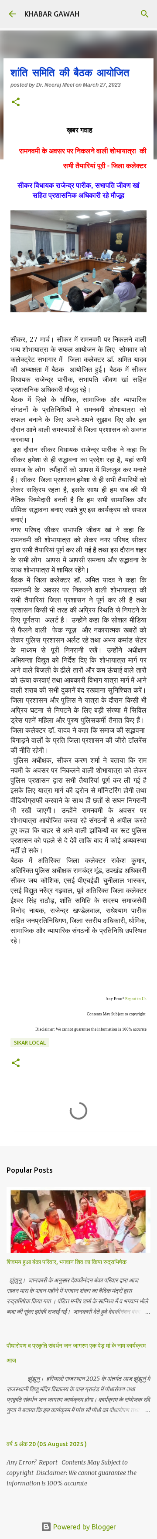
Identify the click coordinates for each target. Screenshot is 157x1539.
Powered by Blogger (83, 1527)
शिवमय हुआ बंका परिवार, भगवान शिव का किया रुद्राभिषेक (66, 1261)
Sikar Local (30, 1042)
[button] (15, 103)
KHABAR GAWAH (51, 14)
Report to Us (136, 999)
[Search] (145, 13)
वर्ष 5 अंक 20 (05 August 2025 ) (47, 1444)
